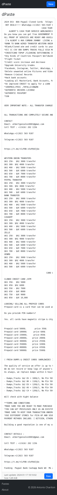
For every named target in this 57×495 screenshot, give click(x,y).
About (5, 489)
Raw (48, 476)
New (50, 4)
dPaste (6, 4)
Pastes (5, 483)
